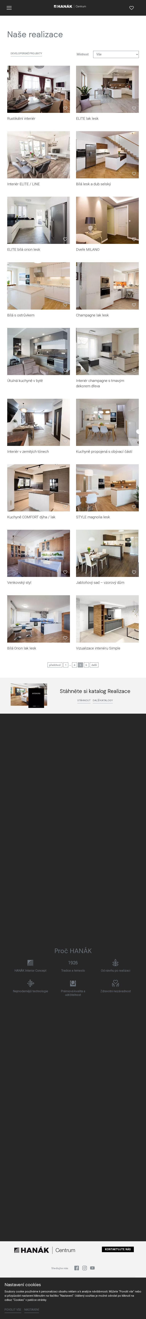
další (94, 664)
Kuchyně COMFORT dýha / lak (31, 517)
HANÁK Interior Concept (30, 970)
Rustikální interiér (21, 118)
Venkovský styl (19, 582)
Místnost (83, 54)
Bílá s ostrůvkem (20, 315)
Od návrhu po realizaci (115, 970)
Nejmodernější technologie (30, 991)
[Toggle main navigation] (9, 8)
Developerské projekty (26, 53)
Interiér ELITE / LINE (23, 184)
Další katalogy (103, 700)
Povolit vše (13, 1309)
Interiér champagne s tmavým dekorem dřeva (100, 383)
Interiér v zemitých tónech (28, 451)
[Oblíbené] (131, 8)
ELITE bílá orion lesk (23, 249)
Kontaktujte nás (118, 1249)
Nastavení (31, 1309)
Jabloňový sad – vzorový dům (100, 582)
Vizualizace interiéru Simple (98, 648)
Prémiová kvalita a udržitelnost (73, 993)
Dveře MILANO (87, 249)
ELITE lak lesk (87, 118)
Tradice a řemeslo (73, 970)
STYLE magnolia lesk (93, 517)
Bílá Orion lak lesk (21, 648)
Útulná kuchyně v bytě (25, 380)
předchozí (55, 664)
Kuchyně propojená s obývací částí (104, 451)
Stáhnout (83, 700)
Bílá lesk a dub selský (93, 184)
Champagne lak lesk (92, 315)
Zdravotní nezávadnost (115, 991)
